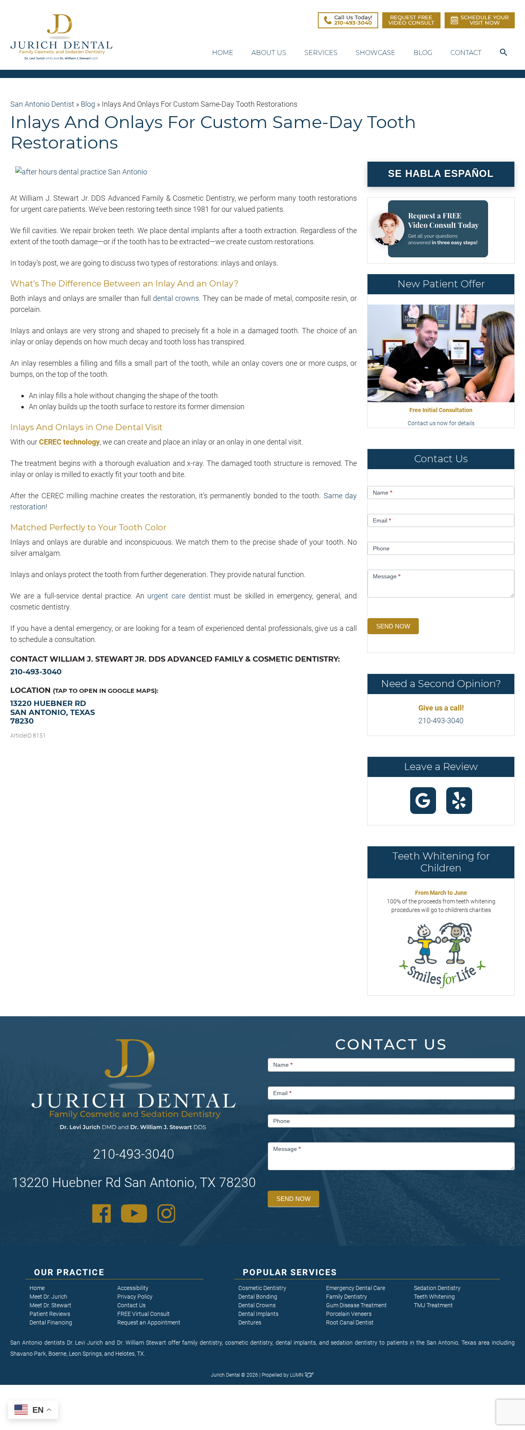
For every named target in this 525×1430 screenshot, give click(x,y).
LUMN (297, 1375)
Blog (422, 53)
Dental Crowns (257, 1305)
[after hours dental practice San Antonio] (81, 171)
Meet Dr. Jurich (48, 1296)
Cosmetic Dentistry (262, 1288)
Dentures (249, 1322)
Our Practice (69, 1272)
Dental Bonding (257, 1296)
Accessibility (132, 1288)
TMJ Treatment (433, 1305)
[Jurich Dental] (61, 37)
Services (321, 53)
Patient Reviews (50, 1314)
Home (222, 53)
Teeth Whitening (434, 1296)
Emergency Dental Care (355, 1288)
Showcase (375, 53)
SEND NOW (393, 626)
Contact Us (131, 1305)
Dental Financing (51, 1322)
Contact (466, 53)
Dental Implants (258, 1314)
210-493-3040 (36, 671)
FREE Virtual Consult (143, 1314)
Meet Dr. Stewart (50, 1305)
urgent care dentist (178, 595)
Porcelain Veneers (349, 1314)
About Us (268, 53)
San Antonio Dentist (42, 104)
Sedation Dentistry (437, 1288)
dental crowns (176, 298)
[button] (503, 53)
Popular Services (290, 1272)
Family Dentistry (346, 1296)
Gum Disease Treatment (356, 1305)
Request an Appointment (148, 1322)
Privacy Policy (135, 1296)
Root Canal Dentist (350, 1322)
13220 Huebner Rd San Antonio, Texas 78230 (52, 712)
